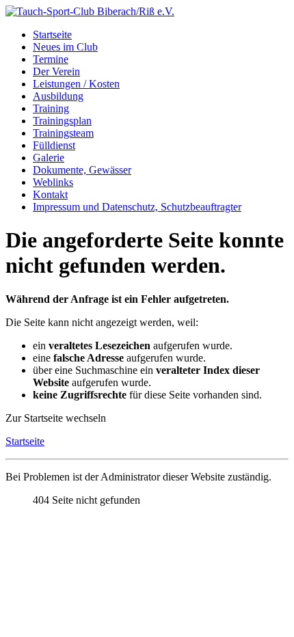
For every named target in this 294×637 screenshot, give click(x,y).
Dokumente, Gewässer (82, 170)
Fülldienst (54, 145)
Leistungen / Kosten (76, 84)
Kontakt (50, 194)
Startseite (52, 34)
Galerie (48, 157)
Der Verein (56, 71)
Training (51, 108)
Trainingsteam (63, 133)
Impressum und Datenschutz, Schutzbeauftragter (137, 207)
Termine (50, 59)
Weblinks (53, 182)
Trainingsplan (62, 120)
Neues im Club (65, 47)
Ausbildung (58, 96)
